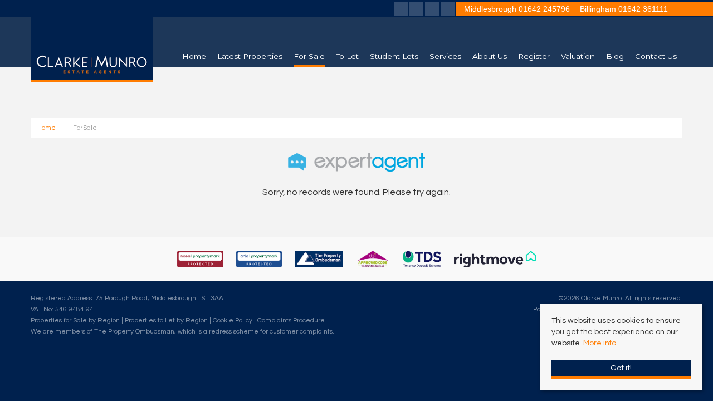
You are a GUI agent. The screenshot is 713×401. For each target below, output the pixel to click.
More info (599, 343)
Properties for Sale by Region (75, 320)
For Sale (309, 56)
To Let (347, 56)
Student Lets (394, 56)
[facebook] (401, 10)
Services (445, 56)
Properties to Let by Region (166, 320)
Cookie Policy (232, 320)
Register (534, 56)
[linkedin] (432, 10)
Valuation (578, 56)
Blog (615, 56)
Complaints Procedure (291, 320)
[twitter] (416, 10)
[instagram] (448, 10)
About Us (489, 56)
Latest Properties (249, 56)
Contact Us (656, 56)
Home (194, 56)
